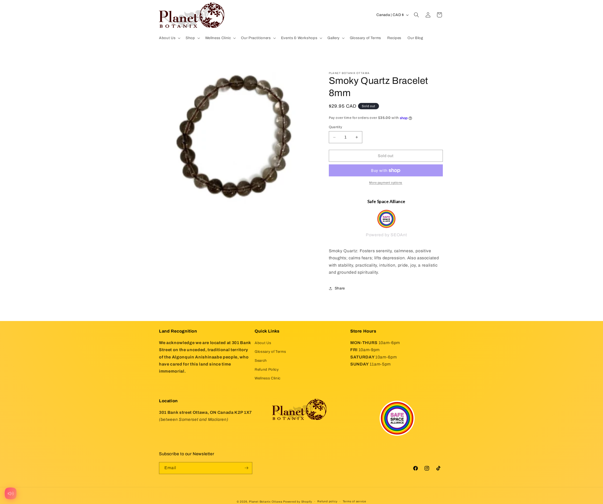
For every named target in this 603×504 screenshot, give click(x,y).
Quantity (335, 127)
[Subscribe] (246, 468)
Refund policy (327, 501)
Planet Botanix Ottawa (265, 501)
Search (261, 360)
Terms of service (354, 501)
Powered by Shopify (297, 501)
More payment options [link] (385, 183)
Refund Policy (267, 369)
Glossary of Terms (270, 352)
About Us (263, 343)
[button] (169, 38)
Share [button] (340, 288)
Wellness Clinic (268, 378)
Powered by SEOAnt (386, 235)
